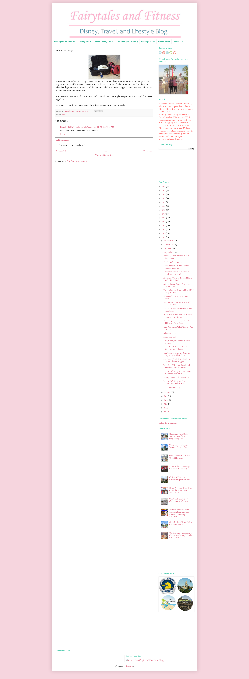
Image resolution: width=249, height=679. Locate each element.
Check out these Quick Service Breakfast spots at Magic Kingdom (179, 436)
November (169, 244)
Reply (62, 134)
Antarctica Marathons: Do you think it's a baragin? (176, 272)
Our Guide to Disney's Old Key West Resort (180, 523)
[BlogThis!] (97, 111)
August (167, 392)
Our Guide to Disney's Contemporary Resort (179, 500)
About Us (178, 41)
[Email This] (95, 111)
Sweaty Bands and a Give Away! (176, 377)
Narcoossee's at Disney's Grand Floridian (179, 456)
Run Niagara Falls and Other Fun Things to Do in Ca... (177, 321)
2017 (164, 221)
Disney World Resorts (64, 41)
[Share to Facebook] (100, 111)
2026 (164, 186)
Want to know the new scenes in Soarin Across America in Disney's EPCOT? (179, 513)
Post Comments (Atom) (77, 161)
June (166, 400)
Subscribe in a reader (168, 423)
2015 (164, 229)
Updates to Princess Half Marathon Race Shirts (177, 309)
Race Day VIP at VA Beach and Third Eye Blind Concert (176, 366)
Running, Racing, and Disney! (176, 262)
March (167, 411)
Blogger (129, 666)
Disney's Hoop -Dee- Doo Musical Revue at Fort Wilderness (180, 490)
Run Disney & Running (127, 41)
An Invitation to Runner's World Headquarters (177, 303)
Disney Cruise (148, 41)
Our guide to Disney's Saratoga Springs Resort (179, 446)
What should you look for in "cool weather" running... (177, 315)
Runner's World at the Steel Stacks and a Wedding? (177, 279)
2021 (164, 206)
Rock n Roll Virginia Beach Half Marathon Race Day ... (177, 372)
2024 (164, 194)
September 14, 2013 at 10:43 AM (100, 127)
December (169, 240)
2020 (164, 210)
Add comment (62, 140)
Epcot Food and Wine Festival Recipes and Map (176, 266)
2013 (164, 237)
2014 (164, 233)
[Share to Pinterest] (102, 111)
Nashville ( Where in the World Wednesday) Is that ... (176, 347)
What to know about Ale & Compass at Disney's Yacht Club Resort (180, 535)
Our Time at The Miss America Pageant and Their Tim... (176, 354)
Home (104, 151)
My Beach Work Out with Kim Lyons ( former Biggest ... (176, 360)
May (166, 404)
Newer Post (61, 151)
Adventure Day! (170, 333)
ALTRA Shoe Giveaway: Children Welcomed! (179, 467)
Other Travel (164, 41)
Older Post (147, 151)
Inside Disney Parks (104, 41)
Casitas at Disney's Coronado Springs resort (179, 478)
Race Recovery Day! (172, 387)
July (166, 396)
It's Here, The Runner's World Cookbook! (176, 256)
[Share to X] (99, 111)
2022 (164, 202)
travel (64, 114)
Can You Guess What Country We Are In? (178, 328)
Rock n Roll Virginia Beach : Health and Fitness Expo (175, 382)
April (166, 408)
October (167, 248)
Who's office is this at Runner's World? (176, 297)
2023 (164, 198)
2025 (164, 190)
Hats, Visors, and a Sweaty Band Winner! (176, 341)
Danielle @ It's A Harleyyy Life (73, 127)
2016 (164, 225)
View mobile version (104, 155)
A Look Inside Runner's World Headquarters (176, 285)
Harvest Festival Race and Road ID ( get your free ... (178, 291)
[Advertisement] (171, 165)
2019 (164, 214)
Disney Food (85, 41)
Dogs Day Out (169, 337)
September (169, 252)
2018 (164, 218)
